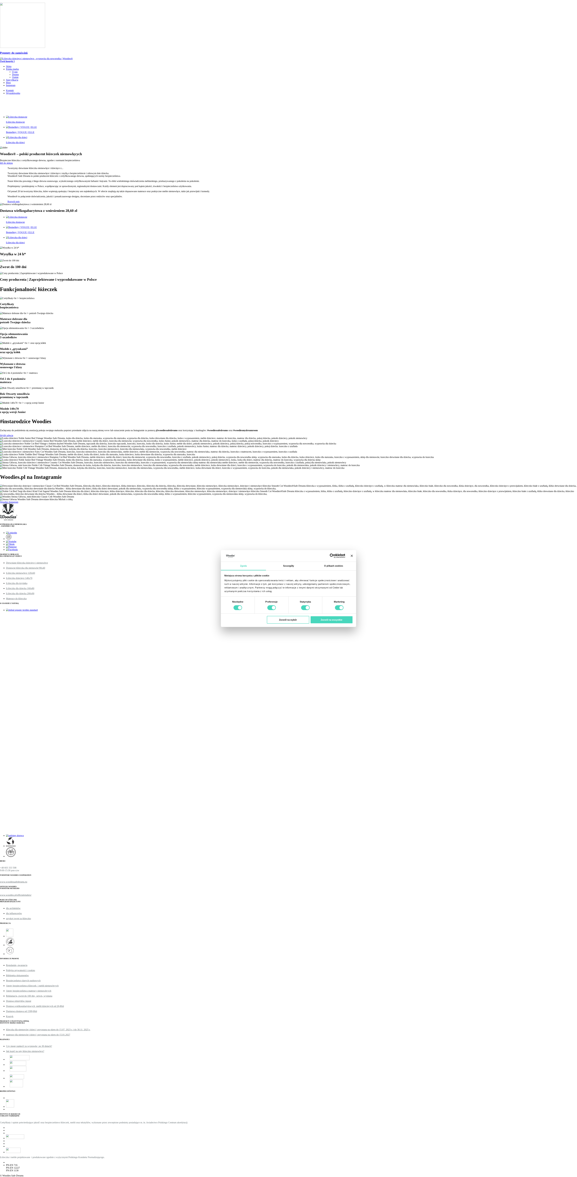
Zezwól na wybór (288, 619)
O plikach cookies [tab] (333, 565)
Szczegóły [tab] (288, 565)
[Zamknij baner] (352, 556)
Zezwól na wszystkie (331, 619)
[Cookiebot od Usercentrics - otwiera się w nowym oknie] (332, 556)
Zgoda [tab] (243, 565)
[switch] (271, 607)
